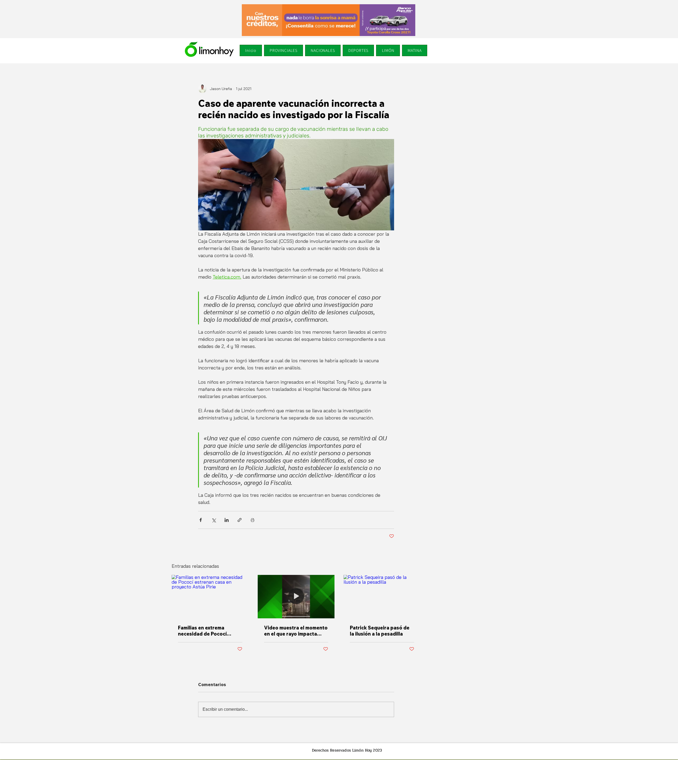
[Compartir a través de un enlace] (239, 519)
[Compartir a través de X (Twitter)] (213, 519)
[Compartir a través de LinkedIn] (226, 519)
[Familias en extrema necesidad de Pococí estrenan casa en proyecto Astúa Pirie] (210, 596)
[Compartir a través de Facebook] (200, 519)
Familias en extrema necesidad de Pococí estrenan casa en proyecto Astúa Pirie (209, 631)
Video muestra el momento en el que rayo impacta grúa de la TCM (296, 631)
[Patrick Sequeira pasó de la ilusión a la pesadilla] (382, 596)
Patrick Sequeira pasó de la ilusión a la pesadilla (379, 631)
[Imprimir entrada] (252, 519)
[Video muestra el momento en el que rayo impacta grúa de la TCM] (296, 596)
